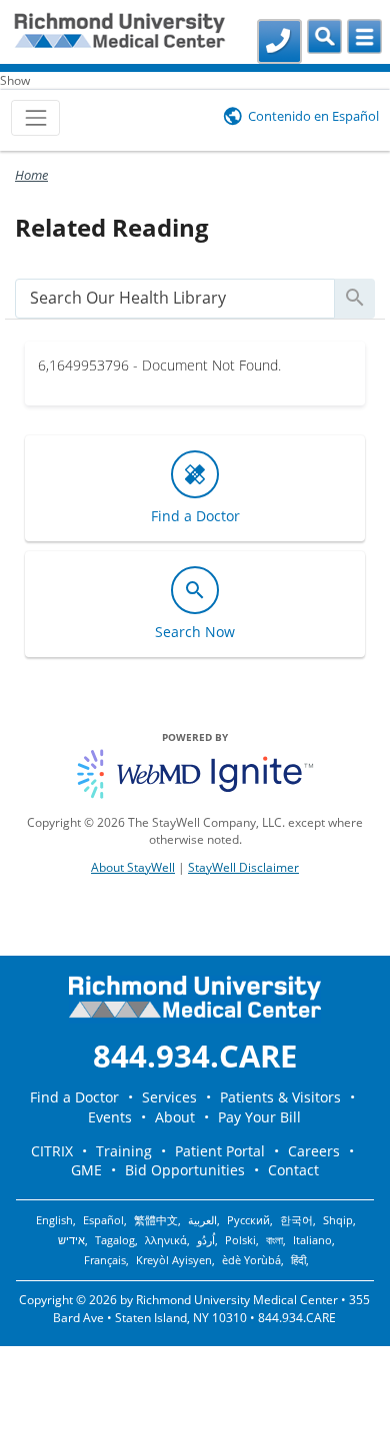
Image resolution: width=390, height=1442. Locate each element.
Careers (314, 1150)
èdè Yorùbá (251, 1260)
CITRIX (52, 1150)
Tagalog (115, 1240)
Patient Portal (220, 1150)
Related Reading (112, 227)
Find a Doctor (74, 1096)
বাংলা (274, 1240)
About (175, 1116)
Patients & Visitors (280, 1096)
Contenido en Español (313, 116)
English (54, 1220)
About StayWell (133, 867)
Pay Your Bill (259, 1116)
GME (86, 1169)
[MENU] (364, 36)
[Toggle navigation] (35, 117)
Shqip (338, 1220)
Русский (248, 1220)
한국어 (296, 1220)
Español (103, 1220)
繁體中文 (156, 1220)
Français (105, 1260)
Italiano (312, 1240)
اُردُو (206, 1240)
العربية (202, 1220)
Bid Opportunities (185, 1169)
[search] (175, 298)
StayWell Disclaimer (243, 867)
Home (31, 175)
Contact (293, 1169)
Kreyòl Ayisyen (174, 1260)
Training (124, 1150)
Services (169, 1096)
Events (110, 1116)
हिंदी (298, 1260)
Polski (240, 1240)
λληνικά (166, 1240)
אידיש (71, 1240)
